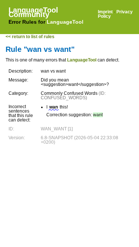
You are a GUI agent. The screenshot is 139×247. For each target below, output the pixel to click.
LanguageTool (65, 22)
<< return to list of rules (30, 36)
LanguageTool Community (33, 12)
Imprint (105, 11)
